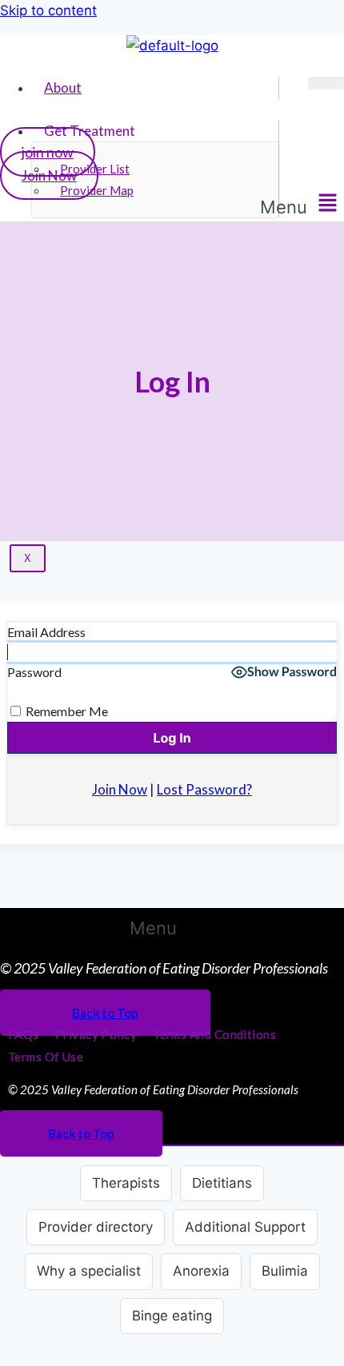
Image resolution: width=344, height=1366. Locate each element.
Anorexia (201, 1271)
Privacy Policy (96, 1034)
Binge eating (172, 1316)
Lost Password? (204, 789)
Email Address (46, 631)
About (63, 87)
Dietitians (222, 1183)
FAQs (23, 1034)
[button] (302, 204)
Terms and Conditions (214, 1034)
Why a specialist (89, 1271)
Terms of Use (45, 1056)
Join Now (49, 175)
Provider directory (95, 1227)
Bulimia (285, 1271)
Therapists (126, 1183)
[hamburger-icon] (326, 83)
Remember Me (65, 711)
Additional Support (245, 1227)
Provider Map (97, 190)
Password (34, 671)
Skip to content (48, 10)
